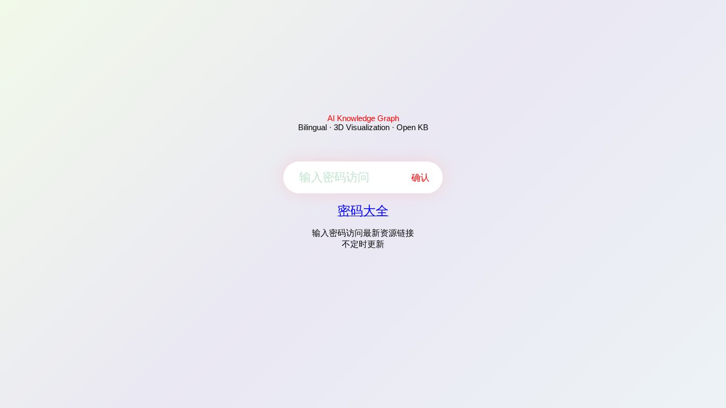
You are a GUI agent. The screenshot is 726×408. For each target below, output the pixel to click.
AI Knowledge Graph (363, 118)
